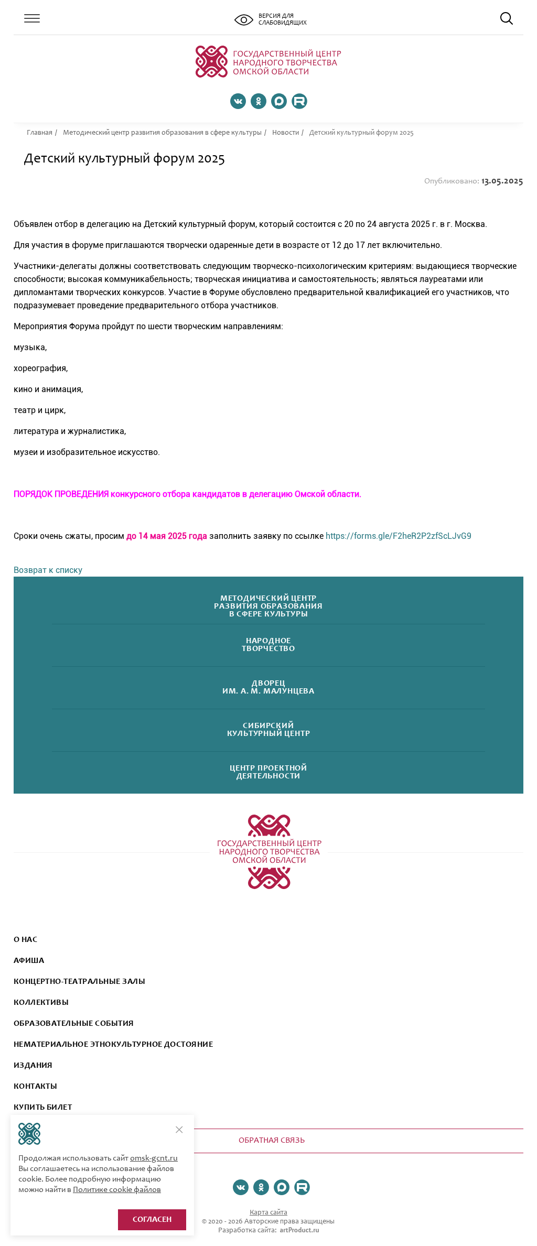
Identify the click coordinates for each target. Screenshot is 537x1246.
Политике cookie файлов (117, 1190)
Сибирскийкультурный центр (268, 730)
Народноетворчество (268, 645)
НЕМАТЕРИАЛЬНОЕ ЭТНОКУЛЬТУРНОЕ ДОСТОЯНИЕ (113, 1045)
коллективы (41, 1003)
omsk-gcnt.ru (154, 1158)
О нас (25, 940)
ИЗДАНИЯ (33, 1065)
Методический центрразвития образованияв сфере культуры (268, 606)
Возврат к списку (48, 570)
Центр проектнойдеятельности (268, 773)
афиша (29, 961)
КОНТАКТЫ (36, 1086)
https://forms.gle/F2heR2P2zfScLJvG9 (398, 536)
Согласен (152, 1220)
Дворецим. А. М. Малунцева (268, 688)
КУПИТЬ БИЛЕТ (43, 1107)
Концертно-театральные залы (79, 982)
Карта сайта (268, 1213)
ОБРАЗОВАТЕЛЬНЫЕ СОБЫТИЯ (74, 1024)
